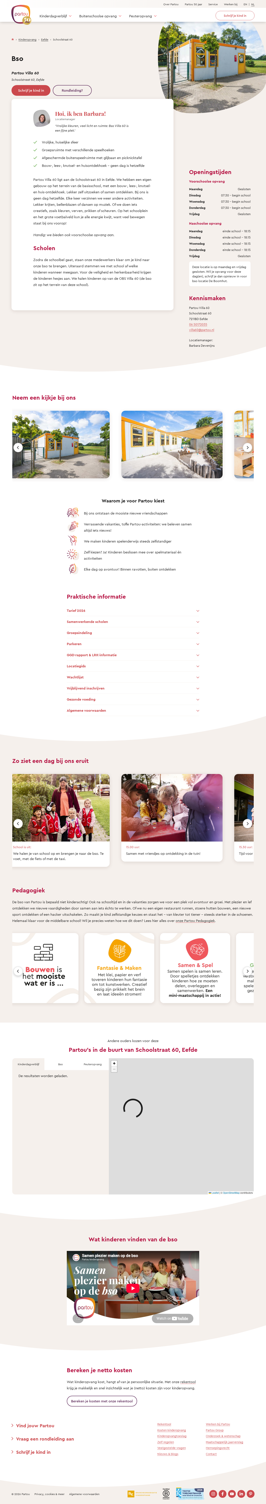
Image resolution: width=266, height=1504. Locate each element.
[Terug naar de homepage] (19, 13)
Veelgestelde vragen (171, 1448)
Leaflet (215, 1192)
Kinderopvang (27, 39)
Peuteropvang (140, 16)
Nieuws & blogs (167, 1454)
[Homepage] (12, 38)
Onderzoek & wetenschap (223, 1436)
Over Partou (171, 4)
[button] (114, 1063)
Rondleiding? (72, 90)
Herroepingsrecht (218, 1448)
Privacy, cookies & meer (49, 1494)
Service (213, 4)
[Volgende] (247, 447)
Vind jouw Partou (35, 1425)
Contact (211, 1454)
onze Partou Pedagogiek (195, 920)
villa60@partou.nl (201, 330)
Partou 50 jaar (193, 4)
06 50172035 (198, 324)
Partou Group (215, 1430)
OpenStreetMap (231, 1192)
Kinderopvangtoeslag (172, 1436)
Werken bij (230, 4)
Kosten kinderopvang (171, 1430)
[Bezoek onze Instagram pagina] (213, 1494)
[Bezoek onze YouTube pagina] (232, 1494)
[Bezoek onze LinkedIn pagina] (241, 1494)
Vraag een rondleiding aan (45, 1439)
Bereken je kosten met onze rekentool (102, 1401)
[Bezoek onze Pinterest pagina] (251, 1494)
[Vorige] (18, 447)
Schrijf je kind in (31, 90)
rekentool (188, 1382)
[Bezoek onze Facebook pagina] (222, 1494)
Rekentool (164, 1424)
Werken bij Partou (218, 1424)
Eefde (44, 39)
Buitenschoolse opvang (98, 16)
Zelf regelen (165, 1442)
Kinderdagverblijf (53, 16)
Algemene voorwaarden (84, 1494)
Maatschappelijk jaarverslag (224, 1442)
